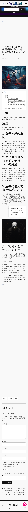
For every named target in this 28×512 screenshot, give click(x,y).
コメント (5, 424)
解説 (6, 97)
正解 (6, 95)
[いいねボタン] (3, 62)
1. (13, 99)
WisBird (15, 3)
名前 (4, 441)
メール (4, 448)
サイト (4, 455)
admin (13, 58)
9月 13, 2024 (5, 58)
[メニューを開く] (26, 3)
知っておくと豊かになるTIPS (13, 108)
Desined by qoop (14, 6)
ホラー (10, 398)
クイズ (18, 58)
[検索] (22, 9)
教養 (16, 398)
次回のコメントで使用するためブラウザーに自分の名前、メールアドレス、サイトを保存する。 (15, 464)
